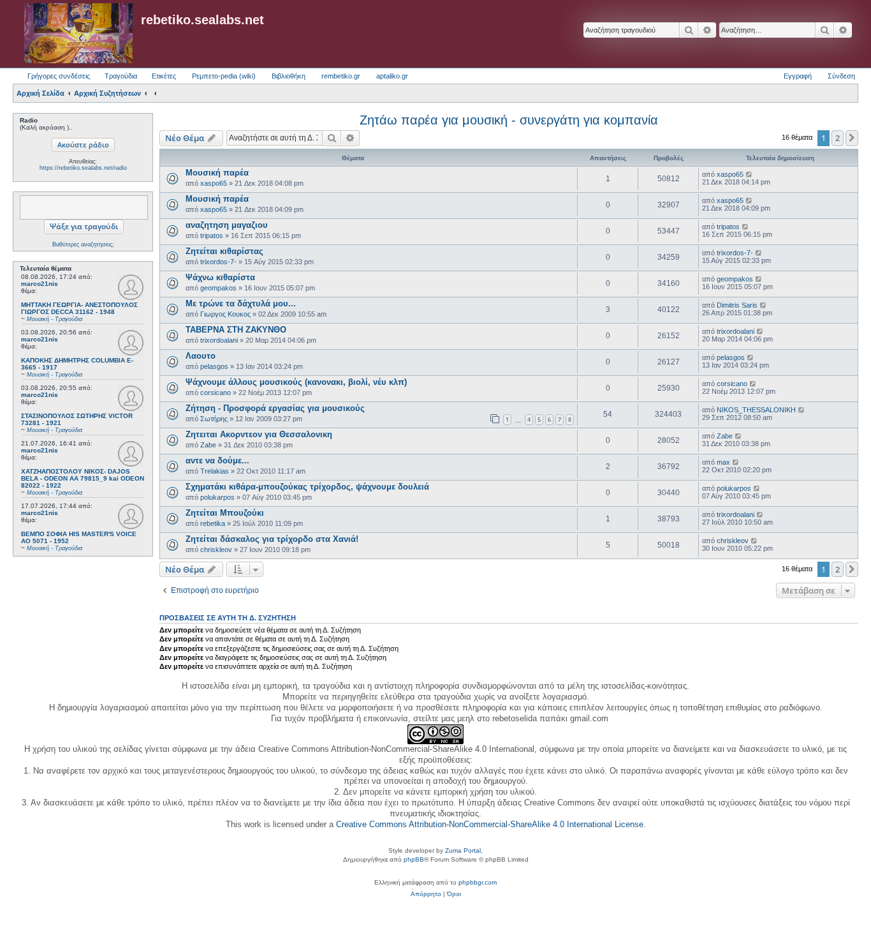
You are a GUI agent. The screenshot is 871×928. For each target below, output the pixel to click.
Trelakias (214, 471)
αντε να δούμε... (217, 460)
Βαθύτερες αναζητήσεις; (83, 244)
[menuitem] (426, 894)
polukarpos (217, 497)
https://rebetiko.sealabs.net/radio (83, 168)
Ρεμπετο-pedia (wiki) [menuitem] (224, 76)
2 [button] (837, 138)
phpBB (414, 859)
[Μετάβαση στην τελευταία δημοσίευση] (749, 174)
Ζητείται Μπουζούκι (225, 513)
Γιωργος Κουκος (225, 314)
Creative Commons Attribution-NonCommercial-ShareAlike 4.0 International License (489, 824)
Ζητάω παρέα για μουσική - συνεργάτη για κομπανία (509, 120)
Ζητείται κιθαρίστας (224, 251)
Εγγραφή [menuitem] (798, 76)
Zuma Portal (463, 850)
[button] (851, 138)
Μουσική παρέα (217, 172)
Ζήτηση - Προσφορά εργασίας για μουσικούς (275, 408)
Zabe (208, 445)
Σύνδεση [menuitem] (841, 76)
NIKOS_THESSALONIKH (756, 410)
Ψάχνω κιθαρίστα (220, 277)
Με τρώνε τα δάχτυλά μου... (241, 303)
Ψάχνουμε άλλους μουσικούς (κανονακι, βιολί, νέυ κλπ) (296, 382)
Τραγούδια (121, 76)
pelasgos (214, 366)
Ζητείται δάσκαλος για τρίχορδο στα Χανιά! (272, 539)
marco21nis (39, 283)
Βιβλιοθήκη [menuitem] (288, 76)
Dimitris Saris (737, 305)
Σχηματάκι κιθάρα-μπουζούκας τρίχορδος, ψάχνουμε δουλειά (307, 486)
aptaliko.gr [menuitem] (392, 76)
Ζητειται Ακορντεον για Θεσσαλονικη (259, 434)
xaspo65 (213, 183)
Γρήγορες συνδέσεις (58, 76)
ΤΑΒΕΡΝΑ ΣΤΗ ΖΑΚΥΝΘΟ (236, 329)
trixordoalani (219, 340)
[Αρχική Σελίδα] (78, 33)
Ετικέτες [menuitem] (164, 76)
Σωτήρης (214, 419)
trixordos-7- (218, 262)
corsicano (215, 392)
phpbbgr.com (477, 882)
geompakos (218, 288)
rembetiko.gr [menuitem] (340, 76)
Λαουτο (201, 356)
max (723, 462)
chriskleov (216, 549)
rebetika (212, 523)
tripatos (211, 235)
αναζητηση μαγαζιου (227, 225)
